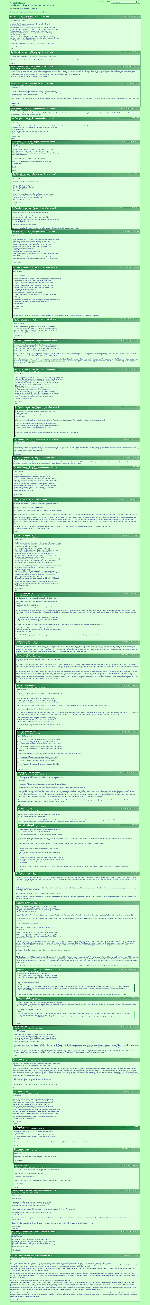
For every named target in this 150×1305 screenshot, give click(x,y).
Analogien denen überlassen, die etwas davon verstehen (50, 950)
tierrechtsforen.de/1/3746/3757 (130, 208)
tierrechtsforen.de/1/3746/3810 (129, 808)
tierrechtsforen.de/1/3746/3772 (130, 407)
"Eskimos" (46, 1052)
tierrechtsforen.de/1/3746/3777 (130, 1231)
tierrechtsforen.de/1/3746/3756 (130, 174)
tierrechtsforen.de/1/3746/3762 (130, 340)
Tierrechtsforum (17, 3)
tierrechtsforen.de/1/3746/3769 (130, 1026)
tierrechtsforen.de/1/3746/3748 (130, 52)
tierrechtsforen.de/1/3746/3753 (130, 108)
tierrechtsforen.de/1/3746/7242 (130, 873)
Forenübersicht (100, 2)
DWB (123, 994)
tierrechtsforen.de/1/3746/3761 (130, 319)
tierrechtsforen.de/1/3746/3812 (129, 825)
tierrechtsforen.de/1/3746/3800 (130, 685)
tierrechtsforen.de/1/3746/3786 (130, 641)
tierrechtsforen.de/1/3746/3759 (130, 267)
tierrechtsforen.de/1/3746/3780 (130, 1165)
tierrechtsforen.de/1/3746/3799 (130, 655)
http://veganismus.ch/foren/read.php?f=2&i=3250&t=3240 (45, 361)
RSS (108, 2)
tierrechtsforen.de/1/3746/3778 (130, 1149)
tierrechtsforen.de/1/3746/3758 (130, 231)
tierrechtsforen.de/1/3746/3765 (130, 1059)
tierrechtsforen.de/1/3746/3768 (130, 1091)
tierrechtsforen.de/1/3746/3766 (130, 369)
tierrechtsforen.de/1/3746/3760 (130, 457)
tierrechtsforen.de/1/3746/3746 (131, 16)
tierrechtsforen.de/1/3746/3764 (130, 499)
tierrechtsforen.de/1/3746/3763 (130, 467)
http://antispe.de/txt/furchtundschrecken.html (41, 1084)
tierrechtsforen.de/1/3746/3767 (130, 535)
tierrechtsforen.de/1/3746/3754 (130, 118)
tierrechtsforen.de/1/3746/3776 (130, 1190)
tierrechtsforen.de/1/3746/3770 (130, 1127)
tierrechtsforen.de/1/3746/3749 (130, 66)
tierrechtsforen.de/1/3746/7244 (130, 969)
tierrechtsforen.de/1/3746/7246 (129, 998)
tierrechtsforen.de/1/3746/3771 (130, 593)
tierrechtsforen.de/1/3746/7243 (130, 902)
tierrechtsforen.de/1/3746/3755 (130, 141)
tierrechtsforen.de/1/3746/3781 (130, 439)
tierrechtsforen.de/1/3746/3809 (129, 772)
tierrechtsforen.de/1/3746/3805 (129, 731)
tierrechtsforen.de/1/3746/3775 (130, 1255)
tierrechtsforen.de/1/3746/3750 (130, 83)
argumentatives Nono (38, 514)
